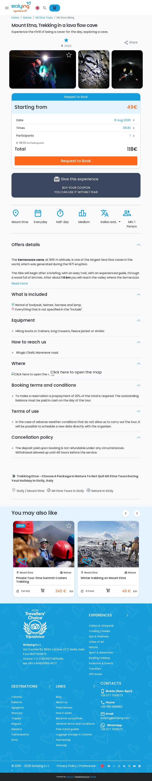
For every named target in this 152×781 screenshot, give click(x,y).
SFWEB (93, 777)
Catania (16, 697)
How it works (64, 713)
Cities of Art (96, 642)
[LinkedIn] (139, 766)
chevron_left (125, 513)
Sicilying (70, 777)
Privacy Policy (67, 766)
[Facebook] (109, 766)
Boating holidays (99, 658)
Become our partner (69, 718)
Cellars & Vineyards (101, 626)
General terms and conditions (75, 724)
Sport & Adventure (101, 652)
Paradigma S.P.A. (82, 777)
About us (61, 702)
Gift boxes (95, 674)
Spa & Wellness (99, 636)
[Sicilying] (23, 8)
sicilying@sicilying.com (115, 718)
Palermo (16, 702)
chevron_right (137, 513)
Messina (16, 729)
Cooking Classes (99, 631)
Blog (58, 697)
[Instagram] (129, 766)
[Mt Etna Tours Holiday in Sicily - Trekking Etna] (42, 69)
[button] (38, 8)
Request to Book (76, 160)
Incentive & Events (101, 663)
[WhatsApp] (119, 766)
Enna (14, 740)
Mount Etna (26, 572)
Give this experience (76, 185)
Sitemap (61, 745)
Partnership (63, 740)
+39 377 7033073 (111, 695)
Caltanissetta (20, 734)
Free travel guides (67, 729)
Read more (19, 283)
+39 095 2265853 (111, 707)
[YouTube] (134, 766)
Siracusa (16, 713)
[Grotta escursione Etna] (127, 69)
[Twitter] (114, 766)
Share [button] (131, 42)
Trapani (16, 718)
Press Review (64, 707)
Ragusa (16, 724)
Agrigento (17, 707)
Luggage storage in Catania (74, 734)
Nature (67, 572)
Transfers (95, 669)
